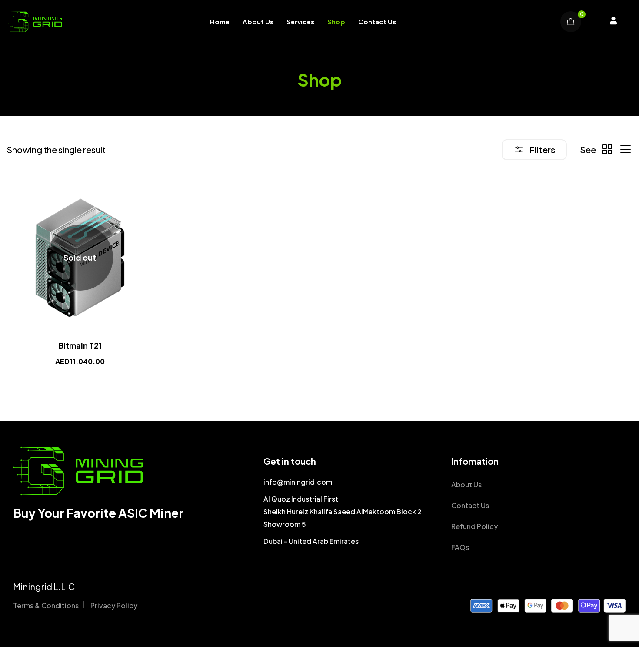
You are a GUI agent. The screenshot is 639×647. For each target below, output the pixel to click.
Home (220, 21)
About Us (258, 21)
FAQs (460, 547)
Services (300, 21)
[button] (613, 21)
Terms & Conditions (46, 605)
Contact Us (377, 21)
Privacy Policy (113, 605)
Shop (336, 21)
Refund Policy (474, 526)
